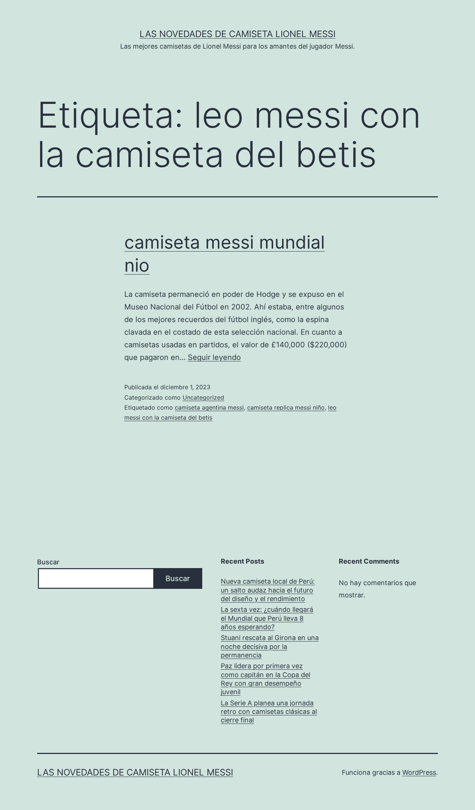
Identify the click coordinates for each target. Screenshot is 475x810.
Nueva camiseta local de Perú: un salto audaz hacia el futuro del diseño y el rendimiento (268, 590)
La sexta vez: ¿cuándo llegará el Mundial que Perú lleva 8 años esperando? (267, 618)
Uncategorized (203, 397)
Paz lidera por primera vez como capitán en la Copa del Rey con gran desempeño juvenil (265, 679)
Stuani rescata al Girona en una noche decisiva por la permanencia (270, 646)
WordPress (419, 772)
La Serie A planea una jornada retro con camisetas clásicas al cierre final (269, 711)
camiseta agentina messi (209, 407)
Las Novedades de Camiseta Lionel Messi (237, 34)
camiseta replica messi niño (286, 407)
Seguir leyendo (214, 357)
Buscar (48, 562)
